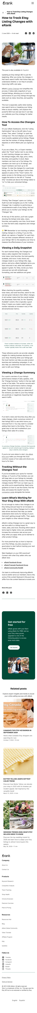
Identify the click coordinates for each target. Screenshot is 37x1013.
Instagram (8, 962)
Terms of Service (7, 982)
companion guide (8, 492)
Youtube (8, 957)
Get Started (13, 647)
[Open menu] (3, 12)
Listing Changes (13, 89)
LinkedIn (8, 964)
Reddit (7, 966)
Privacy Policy (6, 977)
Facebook (8, 959)
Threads (8, 969)
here (29, 483)
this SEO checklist (21, 544)
